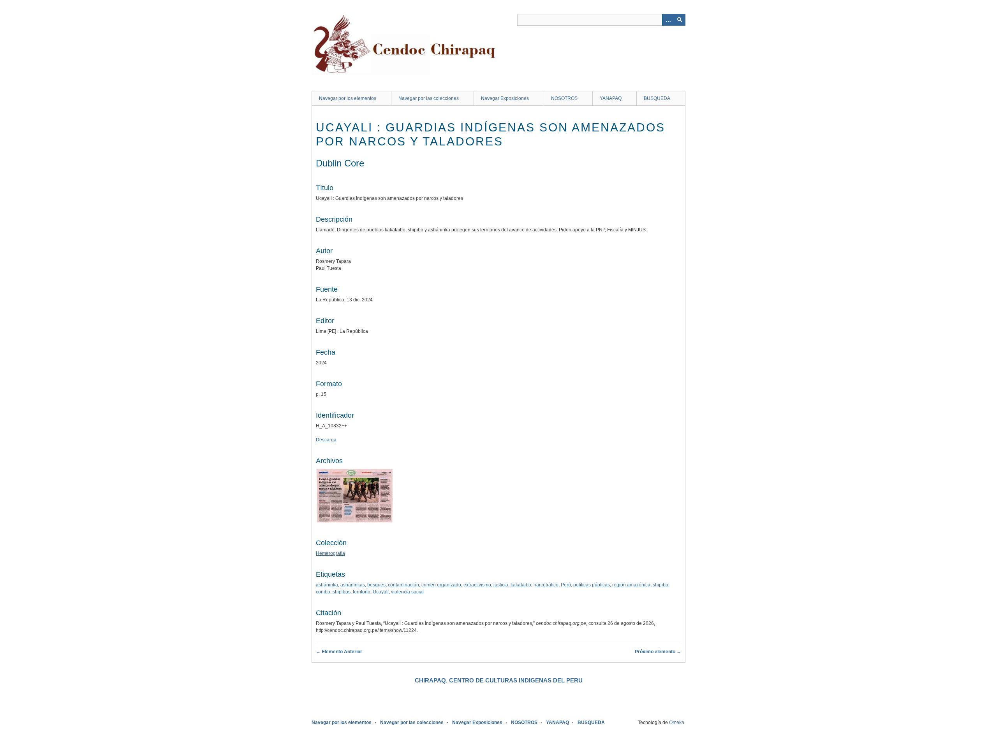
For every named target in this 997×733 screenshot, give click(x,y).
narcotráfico (546, 585)
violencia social (407, 592)
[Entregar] (679, 20)
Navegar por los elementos (347, 98)
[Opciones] (668, 20)
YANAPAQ (611, 98)
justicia (500, 585)
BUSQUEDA (657, 98)
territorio (361, 592)
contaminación (403, 585)
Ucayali (381, 592)
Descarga (326, 440)
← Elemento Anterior (339, 651)
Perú (566, 585)
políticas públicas (591, 585)
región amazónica (631, 585)
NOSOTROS (564, 98)
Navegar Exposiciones (505, 98)
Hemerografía (330, 553)
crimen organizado (441, 585)
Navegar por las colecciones (428, 98)
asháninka (327, 585)
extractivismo (477, 585)
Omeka (676, 722)
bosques (376, 585)
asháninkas (352, 585)
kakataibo (521, 585)
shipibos (342, 592)
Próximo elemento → (658, 651)
